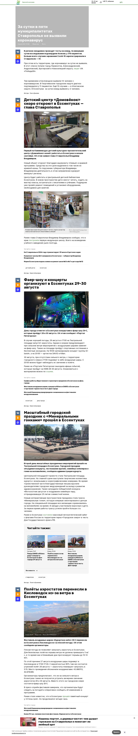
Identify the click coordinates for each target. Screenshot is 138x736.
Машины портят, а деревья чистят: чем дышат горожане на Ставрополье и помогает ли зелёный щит (68, 721)
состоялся (48, 515)
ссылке (49, 371)
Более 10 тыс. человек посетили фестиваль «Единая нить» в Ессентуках (52, 714)
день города (41, 401)
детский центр (30, 268)
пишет (77, 68)
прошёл (66, 696)
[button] (28, 721)
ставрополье (30, 577)
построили (34, 240)
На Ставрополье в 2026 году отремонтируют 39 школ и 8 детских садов (52, 252)
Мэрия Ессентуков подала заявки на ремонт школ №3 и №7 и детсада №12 (53, 261)
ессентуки (43, 268)
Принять (116, 732)
